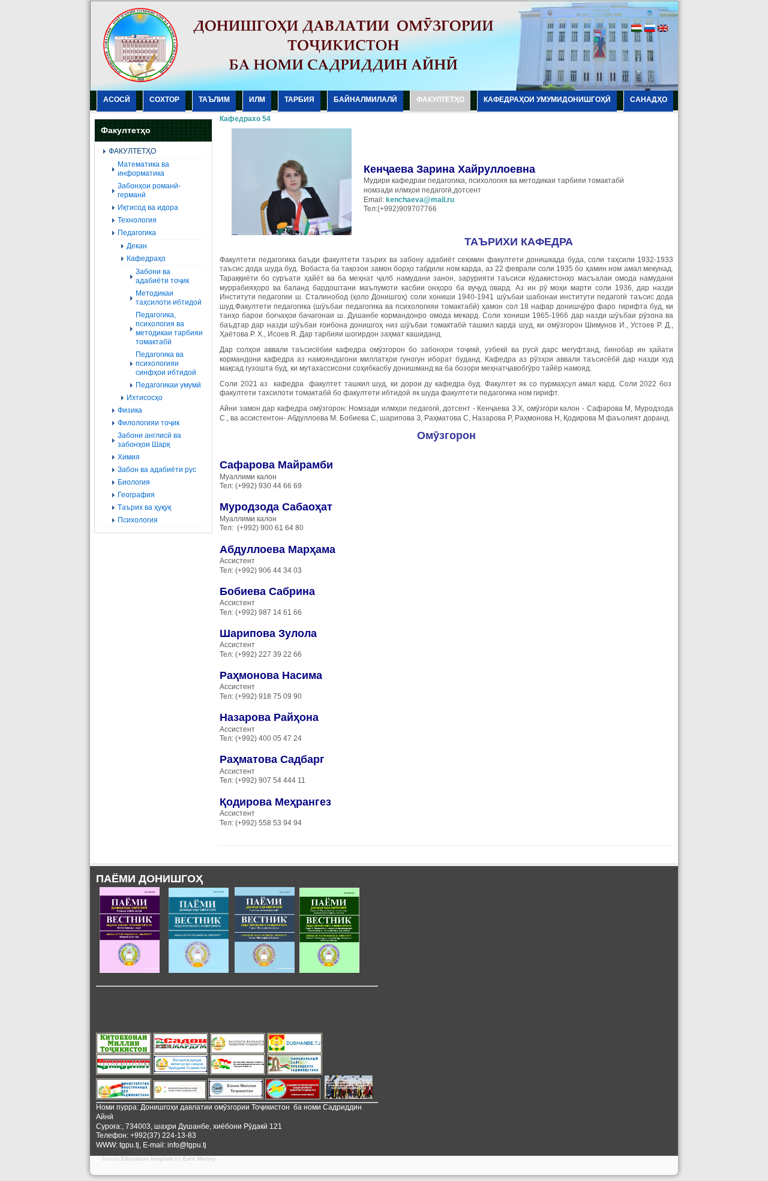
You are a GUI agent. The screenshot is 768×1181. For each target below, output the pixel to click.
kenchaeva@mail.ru (420, 200)
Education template (147, 1159)
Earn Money (199, 1159)
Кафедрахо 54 (245, 119)
